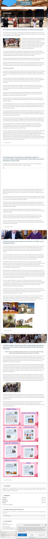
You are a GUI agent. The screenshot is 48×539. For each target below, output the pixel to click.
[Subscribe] (44, 516)
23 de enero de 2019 (7, 480)
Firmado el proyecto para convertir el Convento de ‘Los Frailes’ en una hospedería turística (23, 242)
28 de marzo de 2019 (7, 330)
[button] (45, 525)
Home (4, 15)
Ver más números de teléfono (7, 504)
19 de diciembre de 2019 (8, 226)
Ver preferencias (42, 534)
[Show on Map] (45, 8)
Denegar (32, 534)
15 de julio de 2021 (7, 142)
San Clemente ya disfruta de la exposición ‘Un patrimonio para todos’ (23, 30)
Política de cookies (32, 537)
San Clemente (8, 15)
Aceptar (22, 534)
